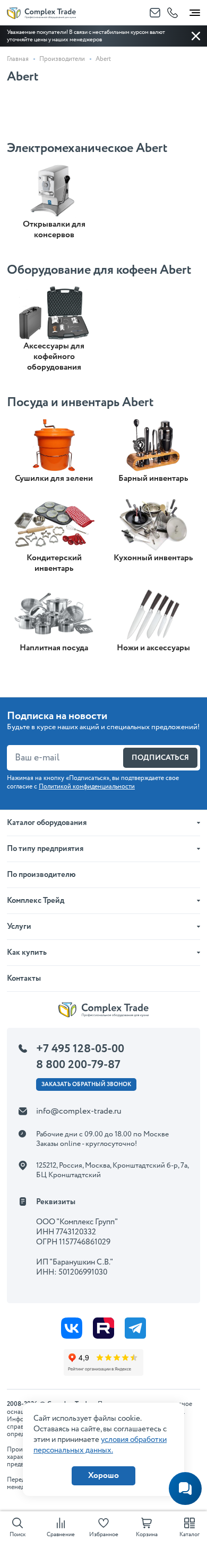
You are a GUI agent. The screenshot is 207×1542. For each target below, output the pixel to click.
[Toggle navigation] (194, 10)
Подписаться (160, 757)
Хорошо (103, 1475)
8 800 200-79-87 (78, 1065)
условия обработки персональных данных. (100, 1445)
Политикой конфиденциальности (87, 786)
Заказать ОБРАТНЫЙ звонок (86, 1084)
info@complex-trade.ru (79, 1111)
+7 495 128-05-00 (80, 1049)
